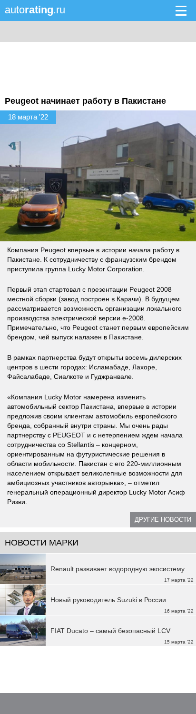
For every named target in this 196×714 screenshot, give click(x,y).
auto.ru (35, 10)
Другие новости (163, 519)
